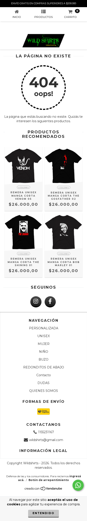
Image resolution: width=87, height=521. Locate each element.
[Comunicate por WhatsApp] (78, 485)
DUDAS (43, 383)
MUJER (44, 344)
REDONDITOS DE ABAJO (43, 367)
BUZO (43, 359)
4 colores (23, 187)
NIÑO (43, 352)
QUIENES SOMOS (43, 391)
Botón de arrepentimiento (49, 480)
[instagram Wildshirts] (35, 301)
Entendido (43, 513)
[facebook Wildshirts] (50, 301)
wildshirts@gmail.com (46, 440)
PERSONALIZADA (43, 328)
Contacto (43, 375)
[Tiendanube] (43, 490)
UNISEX (43, 336)
